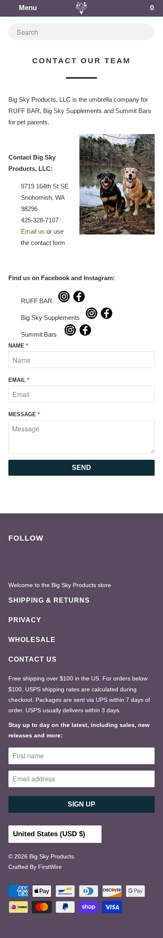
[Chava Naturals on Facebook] (106, 317)
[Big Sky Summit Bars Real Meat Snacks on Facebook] (85, 334)
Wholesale (32, 639)
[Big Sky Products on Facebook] (16, 563)
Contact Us (32, 659)
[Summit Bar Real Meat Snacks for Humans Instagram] (70, 334)
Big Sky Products (51, 856)
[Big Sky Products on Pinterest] (33, 563)
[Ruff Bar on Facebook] (79, 300)
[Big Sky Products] (81, 8)
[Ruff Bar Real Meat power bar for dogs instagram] (64, 300)
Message (24, 414)
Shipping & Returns (49, 600)
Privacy (24, 620)
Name (18, 346)
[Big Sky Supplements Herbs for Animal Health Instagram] (91, 317)
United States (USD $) (50, 834)
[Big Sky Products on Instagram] (51, 563)
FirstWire (50, 866)
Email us (33, 231)
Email (18, 380)
